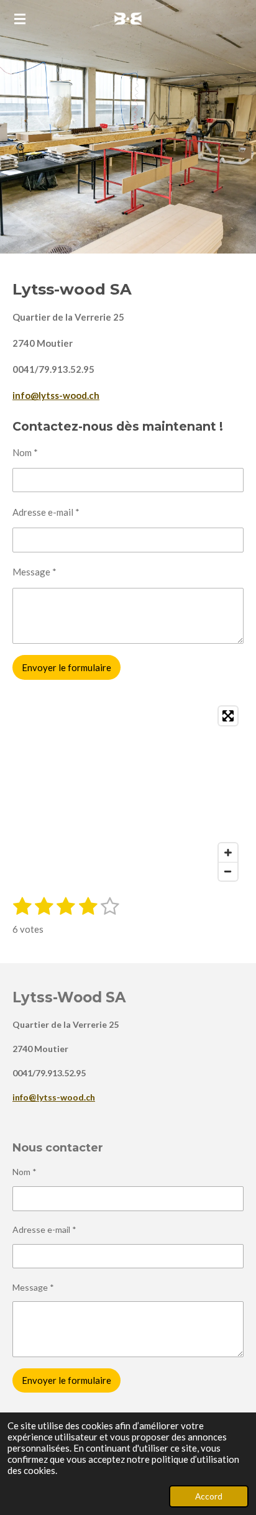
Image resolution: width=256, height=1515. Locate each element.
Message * (34, 571)
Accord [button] (208, 1496)
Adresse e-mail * (46, 512)
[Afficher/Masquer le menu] (20, 18)
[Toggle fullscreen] (228, 716)
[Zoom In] (228, 852)
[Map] (128, 793)
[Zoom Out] (228, 871)
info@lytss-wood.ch (55, 395)
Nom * (25, 452)
